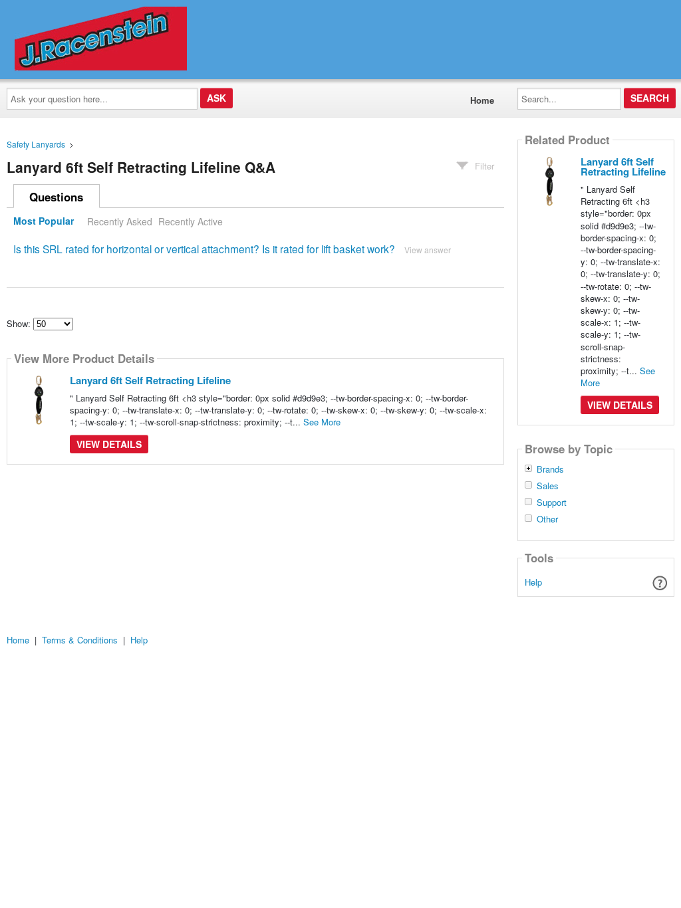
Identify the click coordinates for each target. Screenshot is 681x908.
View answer (427, 249)
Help (533, 582)
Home (482, 100)
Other (547, 519)
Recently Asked (119, 221)
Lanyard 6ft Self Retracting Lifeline (150, 380)
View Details (109, 444)
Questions (56, 197)
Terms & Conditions (80, 639)
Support (552, 502)
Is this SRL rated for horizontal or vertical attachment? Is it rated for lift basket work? (204, 248)
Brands (550, 469)
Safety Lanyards (36, 144)
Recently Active (190, 221)
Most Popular (43, 221)
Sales (548, 486)
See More (321, 421)
